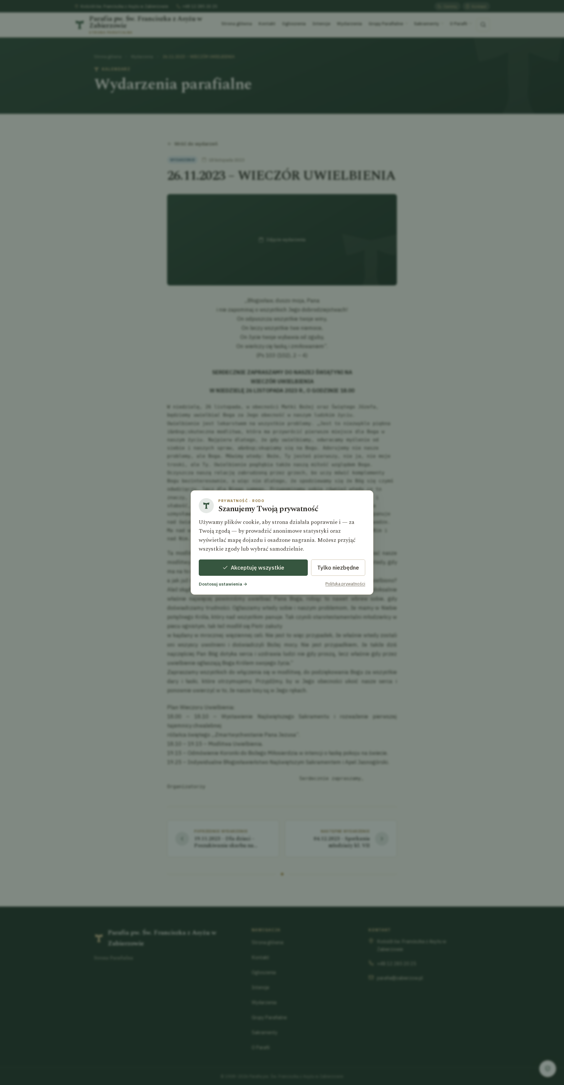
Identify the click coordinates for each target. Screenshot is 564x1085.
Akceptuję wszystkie (257, 567)
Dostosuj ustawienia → (223, 584)
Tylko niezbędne (338, 567)
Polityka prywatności (345, 584)
